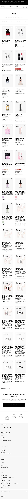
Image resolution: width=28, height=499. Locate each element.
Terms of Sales (4, 482)
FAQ (2, 435)
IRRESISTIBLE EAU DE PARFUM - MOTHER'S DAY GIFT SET (19, 217)
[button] (24, 7)
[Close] (26, 2)
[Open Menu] (1, 6)
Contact (2, 437)
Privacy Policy (4, 475)
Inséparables (18, 88)
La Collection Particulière (6, 453)
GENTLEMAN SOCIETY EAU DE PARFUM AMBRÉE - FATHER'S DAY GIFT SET (20, 322)
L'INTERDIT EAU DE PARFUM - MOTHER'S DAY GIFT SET (19, 243)
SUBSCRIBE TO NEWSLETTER (14, 404)
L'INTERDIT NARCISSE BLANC (7, 115)
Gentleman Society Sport (7, 88)
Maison (2, 462)
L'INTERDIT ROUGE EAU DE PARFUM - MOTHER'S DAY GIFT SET (7, 296)
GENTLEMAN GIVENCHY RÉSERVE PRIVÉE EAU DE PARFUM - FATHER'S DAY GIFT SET (20, 348)
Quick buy (8, 44)
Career (2, 463)
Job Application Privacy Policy (7, 477)
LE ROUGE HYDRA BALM (20, 40)
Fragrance (3, 449)
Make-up (3, 450)
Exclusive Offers (4, 467)
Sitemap (2, 496)
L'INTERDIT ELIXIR (6, 40)
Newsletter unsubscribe (6, 440)
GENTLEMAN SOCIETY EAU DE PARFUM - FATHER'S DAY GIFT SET (7, 375)
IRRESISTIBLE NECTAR (7, 138)
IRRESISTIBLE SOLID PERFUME (19, 139)
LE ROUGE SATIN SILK (20, 64)
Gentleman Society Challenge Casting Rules (10, 483)
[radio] (16, 45)
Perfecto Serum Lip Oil (20, 164)
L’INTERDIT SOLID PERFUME (19, 115)
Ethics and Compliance (5, 485)
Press (2, 465)
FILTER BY (4, 21)
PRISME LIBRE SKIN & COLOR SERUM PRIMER (7, 192)
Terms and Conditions (5, 480)
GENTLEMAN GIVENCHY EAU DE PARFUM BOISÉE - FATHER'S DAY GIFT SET (7, 348)
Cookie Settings (6, 486)
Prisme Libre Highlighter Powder (7, 164)
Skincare (3, 452)
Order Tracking (4, 438)
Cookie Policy (4, 478)
